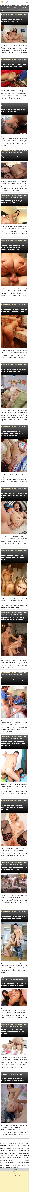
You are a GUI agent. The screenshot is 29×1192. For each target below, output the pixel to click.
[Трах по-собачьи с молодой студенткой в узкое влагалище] (14, 1104)
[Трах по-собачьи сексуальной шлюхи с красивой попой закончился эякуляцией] (14, 270)
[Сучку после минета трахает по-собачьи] (14, 171)
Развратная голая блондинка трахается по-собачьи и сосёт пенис (12, 557)
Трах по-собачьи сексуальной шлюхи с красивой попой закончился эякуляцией (12, 247)
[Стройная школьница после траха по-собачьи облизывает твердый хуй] (14, 518)
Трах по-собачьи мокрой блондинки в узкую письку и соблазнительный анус (12, 433)
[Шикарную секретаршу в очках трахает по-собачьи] (14, 125)
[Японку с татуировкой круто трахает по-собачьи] (14, 216)
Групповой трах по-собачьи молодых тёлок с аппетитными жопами (12, 1031)
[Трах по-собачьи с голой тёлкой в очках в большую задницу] (14, 884)
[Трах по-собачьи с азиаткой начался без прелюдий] (14, 35)
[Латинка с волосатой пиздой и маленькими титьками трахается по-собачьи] (14, 766)
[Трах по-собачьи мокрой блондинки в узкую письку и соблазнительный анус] (14, 456)
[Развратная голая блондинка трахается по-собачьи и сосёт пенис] (14, 580)
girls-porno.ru (6, 1179)
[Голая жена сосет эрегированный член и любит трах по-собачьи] (14, 332)
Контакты (16, 1169)
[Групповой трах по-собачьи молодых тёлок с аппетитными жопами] (14, 1047)
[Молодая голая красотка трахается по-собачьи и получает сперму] (14, 703)
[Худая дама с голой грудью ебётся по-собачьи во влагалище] (14, 942)
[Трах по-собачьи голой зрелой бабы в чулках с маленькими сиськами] (14, 830)
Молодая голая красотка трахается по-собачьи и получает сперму (13, 680)
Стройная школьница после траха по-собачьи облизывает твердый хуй (14, 495)
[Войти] (7, 2)
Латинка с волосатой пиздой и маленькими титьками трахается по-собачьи (13, 743)
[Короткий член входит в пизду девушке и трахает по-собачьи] (14, 640)
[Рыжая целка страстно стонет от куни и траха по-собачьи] (14, 392)
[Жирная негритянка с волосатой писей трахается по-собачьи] (14, 79)
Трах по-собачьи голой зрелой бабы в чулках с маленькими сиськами (12, 807)
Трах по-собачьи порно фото (12, 14)
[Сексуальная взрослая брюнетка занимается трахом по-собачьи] (14, 998)
